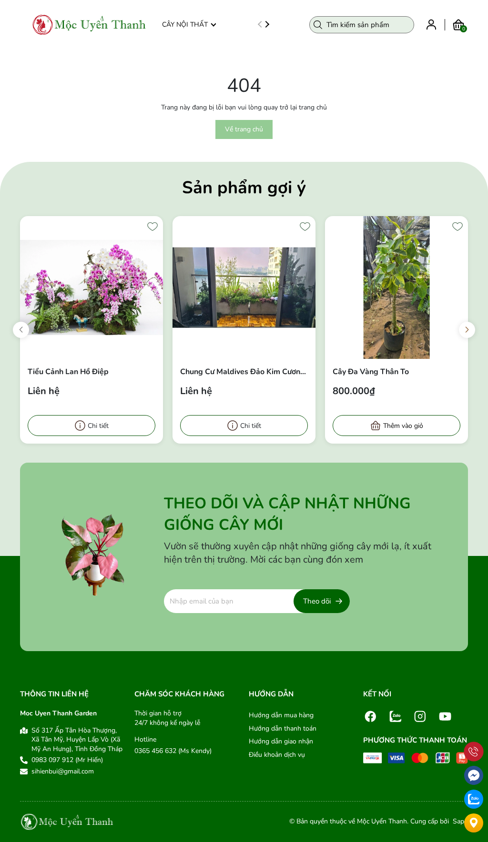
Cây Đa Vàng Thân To (371, 372)
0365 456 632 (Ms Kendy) (173, 750)
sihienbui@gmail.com (62, 771)
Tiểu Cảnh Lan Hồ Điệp (68, 372)
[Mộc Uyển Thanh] (89, 25)
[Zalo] (395, 715)
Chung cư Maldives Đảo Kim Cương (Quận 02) (242, 372)
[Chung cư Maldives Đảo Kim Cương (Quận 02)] (244, 287)
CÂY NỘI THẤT (185, 24)
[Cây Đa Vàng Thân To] (396, 287)
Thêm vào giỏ (403, 425)
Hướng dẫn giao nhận (281, 741)
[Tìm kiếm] (317, 24)
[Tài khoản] (431, 24)
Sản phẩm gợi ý (244, 187)
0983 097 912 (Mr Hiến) (67, 759)
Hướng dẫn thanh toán (282, 728)
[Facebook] (370, 715)
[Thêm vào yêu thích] (152, 226)
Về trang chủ (244, 129)
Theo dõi (317, 601)
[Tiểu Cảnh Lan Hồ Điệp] (91, 287)
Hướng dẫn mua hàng (281, 715)
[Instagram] (420, 715)
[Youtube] (445, 715)
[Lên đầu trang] (474, 730)
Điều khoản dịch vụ (277, 754)
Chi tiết (98, 425)
